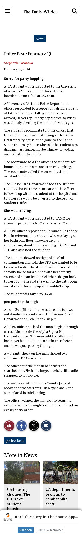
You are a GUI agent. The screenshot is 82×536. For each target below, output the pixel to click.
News (40, 38)
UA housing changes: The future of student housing (18, 499)
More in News (20, 455)
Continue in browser (50, 529)
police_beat (15, 440)
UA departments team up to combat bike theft (60, 496)
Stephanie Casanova (18, 63)
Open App (25, 529)
